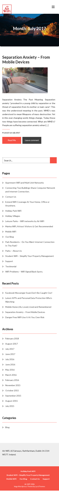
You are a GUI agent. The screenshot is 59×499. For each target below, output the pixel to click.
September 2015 (13, 395)
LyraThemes (40, 486)
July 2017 (9, 349)
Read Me (12, 140)
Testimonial (10, 266)
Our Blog (9, 236)
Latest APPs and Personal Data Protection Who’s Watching (28, 300)
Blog (7, 427)
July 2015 (9, 406)
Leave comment (32, 140)
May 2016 (10, 369)
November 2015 (12, 385)
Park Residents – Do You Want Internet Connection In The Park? (29, 244)
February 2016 (12, 380)
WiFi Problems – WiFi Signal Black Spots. (24, 271)
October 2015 (12, 390)
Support (9, 261)
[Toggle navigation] (53, 7)
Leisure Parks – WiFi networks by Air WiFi (24, 221)
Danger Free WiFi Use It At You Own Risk (24, 317)
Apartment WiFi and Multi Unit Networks (24, 182)
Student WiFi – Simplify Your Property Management (29, 256)
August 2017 (11, 343)
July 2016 (9, 359)
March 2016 (10, 375)
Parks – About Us (13, 251)
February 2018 (12, 338)
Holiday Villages (12, 216)
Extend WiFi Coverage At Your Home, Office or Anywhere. (27, 204)
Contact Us (10, 196)
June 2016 (10, 364)
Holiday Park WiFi (13, 210)
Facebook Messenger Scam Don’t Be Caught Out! (28, 293)
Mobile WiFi (10, 231)
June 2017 (10, 354)
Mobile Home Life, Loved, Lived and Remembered (28, 307)
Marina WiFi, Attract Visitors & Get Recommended (29, 226)
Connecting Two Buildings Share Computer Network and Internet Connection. (30, 190)
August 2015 (11, 401)
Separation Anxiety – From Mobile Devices (26, 59)
